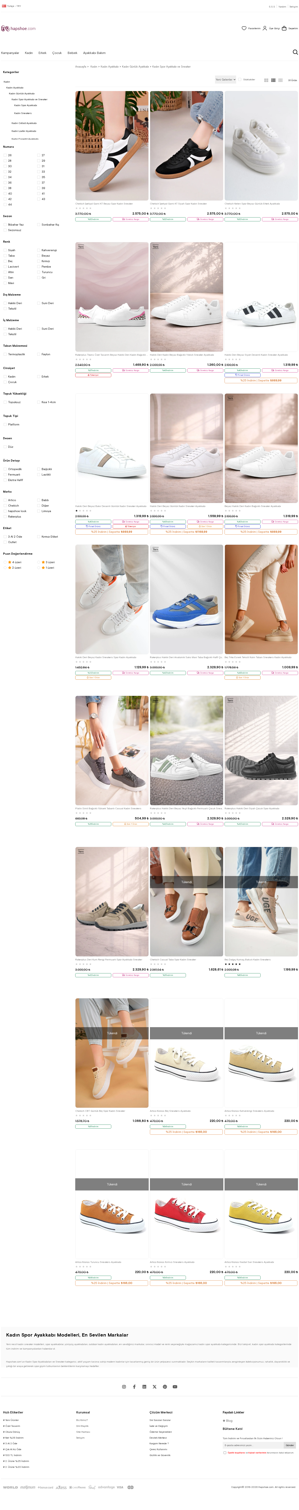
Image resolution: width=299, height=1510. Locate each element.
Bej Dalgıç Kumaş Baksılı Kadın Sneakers (248, 959)
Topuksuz (14, 402)
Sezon (7, 216)
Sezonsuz (14, 230)
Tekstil (12, 308)
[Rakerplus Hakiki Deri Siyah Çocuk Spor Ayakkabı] (261, 750)
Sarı (10, 277)
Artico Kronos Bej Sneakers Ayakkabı (170, 1111)
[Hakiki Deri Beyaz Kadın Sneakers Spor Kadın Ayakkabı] (111, 599)
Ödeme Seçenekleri (161, 1431)
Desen (7, 438)
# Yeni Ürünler (11, 1420)
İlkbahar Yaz (16, 224)
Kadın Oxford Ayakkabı (24, 123)
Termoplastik (16, 354)
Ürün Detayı (11, 460)
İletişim (294, 6)
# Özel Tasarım (11, 1426)
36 (10, 182)
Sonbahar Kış (50, 224)
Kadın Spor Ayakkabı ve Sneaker (29, 99)
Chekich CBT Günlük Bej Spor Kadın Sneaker (100, 1111)
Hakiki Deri (15, 303)
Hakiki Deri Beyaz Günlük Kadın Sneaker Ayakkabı (177, 506)
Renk (6, 241)
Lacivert (13, 266)
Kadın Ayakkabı (14, 87)
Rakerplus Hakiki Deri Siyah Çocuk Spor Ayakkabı (252, 808)
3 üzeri (50, 562)
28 (9, 160)
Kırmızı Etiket (50, 536)
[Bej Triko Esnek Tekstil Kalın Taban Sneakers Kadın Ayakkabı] (261, 599)
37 (43, 182)
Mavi (11, 283)
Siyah (11, 250)
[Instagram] (124, 1387)
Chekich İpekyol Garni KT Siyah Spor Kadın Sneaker (178, 203)
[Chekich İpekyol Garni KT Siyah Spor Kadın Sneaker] (186, 145)
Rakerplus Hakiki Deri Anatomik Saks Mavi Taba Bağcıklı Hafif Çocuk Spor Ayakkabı (186, 657)
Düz (10, 446)
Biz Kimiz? (82, 1420)
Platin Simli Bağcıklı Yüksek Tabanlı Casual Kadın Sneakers (108, 808)
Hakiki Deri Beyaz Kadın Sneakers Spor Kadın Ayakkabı (105, 657)
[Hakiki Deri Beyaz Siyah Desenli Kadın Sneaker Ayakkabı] (261, 297)
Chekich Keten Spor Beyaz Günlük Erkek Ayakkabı (252, 203)
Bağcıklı (47, 469)
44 (10, 204)
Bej (10, 261)
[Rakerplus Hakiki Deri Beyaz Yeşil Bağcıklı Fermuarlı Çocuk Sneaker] (186, 750)
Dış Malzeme (12, 294)
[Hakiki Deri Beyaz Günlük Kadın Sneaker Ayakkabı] (186, 448)
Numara (8, 146)
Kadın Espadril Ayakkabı (25, 139)
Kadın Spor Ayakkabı (25, 105)
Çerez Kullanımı (158, 1449)
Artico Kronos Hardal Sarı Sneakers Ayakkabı (249, 1262)
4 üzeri (16, 562)
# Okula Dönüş (11, 1431)
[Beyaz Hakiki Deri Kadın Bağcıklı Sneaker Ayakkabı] (261, 448)
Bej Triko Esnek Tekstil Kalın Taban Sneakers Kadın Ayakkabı (258, 657)
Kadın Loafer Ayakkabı (24, 131)
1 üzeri (49, 567)
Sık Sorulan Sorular (160, 1420)
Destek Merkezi (158, 1437)
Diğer (45, 505)
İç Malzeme (11, 320)
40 (10, 193)
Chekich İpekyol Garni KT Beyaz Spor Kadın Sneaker (104, 203)
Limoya (46, 511)
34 (10, 177)
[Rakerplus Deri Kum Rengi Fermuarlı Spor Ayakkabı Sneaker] (111, 901)
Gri (44, 277)
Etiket (7, 528)
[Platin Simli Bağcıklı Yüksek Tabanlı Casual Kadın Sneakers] (111, 750)
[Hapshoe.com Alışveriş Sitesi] (18, 28)
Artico (12, 500)
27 (43, 155)
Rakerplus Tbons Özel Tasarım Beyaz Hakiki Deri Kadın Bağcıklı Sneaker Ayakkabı (112, 354)
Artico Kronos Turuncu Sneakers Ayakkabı (98, 1262)
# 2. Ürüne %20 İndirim (16, 1467)
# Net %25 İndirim (13, 1437)
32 (9, 171)
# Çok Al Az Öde (12, 1449)
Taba (11, 255)
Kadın (7, 81)
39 (43, 188)
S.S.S (272, 6)
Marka (7, 491)
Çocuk (12, 382)
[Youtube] (144, 1387)
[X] (155, 1387)
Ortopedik (15, 469)
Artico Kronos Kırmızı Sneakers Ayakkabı (172, 1262)
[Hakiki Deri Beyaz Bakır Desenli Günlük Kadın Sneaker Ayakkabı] (111, 448)
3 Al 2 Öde (15, 536)
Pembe (46, 266)
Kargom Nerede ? (159, 1443)
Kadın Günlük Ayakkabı (22, 93)
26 (10, 155)
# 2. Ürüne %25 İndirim (16, 1461)
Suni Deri (48, 303)
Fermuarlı (14, 474)
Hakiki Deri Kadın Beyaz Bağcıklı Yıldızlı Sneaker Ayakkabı (182, 354)
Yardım (282, 6)
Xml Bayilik (82, 1426)
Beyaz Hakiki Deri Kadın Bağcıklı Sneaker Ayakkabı (253, 506)
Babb (45, 500)
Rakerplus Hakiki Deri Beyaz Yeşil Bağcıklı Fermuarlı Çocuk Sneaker (186, 808)
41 (43, 193)
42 (10, 199)
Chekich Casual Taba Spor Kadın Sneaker (173, 959)
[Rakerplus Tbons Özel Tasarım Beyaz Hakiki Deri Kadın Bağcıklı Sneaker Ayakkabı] (111, 297)
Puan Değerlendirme (18, 553)
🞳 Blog (227, 1420)
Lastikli (46, 474)
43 (43, 199)
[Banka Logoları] (69, 1487)
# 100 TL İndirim (12, 1455)
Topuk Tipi (10, 416)
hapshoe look (17, 511)
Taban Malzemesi (15, 345)
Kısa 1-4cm (49, 402)
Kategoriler (11, 72)
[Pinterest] (165, 1387)
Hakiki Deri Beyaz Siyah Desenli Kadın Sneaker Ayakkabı (256, 354)
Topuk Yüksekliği (14, 393)
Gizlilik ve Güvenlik (160, 1455)
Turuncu (47, 272)
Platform (13, 424)
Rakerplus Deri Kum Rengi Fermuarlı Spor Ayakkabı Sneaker (108, 959)
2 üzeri (16, 567)
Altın (11, 272)
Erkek (45, 376)
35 (43, 177)
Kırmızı (46, 261)
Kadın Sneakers (23, 113)
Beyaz (46, 255)
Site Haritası (83, 1431)
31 (43, 166)
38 (9, 188)
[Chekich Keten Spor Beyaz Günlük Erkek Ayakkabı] (261, 145)
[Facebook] (134, 1387)
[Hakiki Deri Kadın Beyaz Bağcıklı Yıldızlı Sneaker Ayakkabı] (186, 297)
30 (10, 166)
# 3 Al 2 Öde (10, 1443)
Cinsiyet (9, 368)
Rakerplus (14, 516)
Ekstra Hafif (15, 480)
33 (43, 171)
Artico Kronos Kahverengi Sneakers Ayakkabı (249, 1111)
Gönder (290, 1445)
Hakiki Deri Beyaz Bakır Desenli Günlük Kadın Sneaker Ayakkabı (110, 506)
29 (43, 160)
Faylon (46, 354)
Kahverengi (49, 250)
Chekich (13, 505)
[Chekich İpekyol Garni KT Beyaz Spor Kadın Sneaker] (111, 145)
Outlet (12, 542)
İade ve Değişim (159, 1426)
